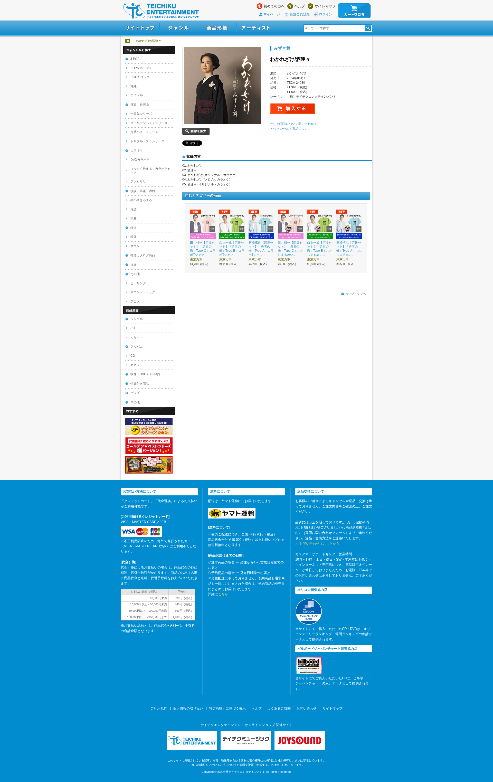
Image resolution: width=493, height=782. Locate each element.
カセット (136, 337)
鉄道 (133, 228)
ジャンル (178, 28)
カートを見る (354, 10)
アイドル (136, 95)
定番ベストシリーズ (144, 132)
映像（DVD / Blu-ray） (146, 374)
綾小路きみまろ (141, 200)
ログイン (325, 14)
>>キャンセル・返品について (290, 128)
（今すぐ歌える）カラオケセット (150, 170)
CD (132, 328)
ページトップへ (353, 294)
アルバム (136, 346)
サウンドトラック (142, 292)
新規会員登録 (300, 14)
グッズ (135, 393)
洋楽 (133, 265)
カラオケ (136, 150)
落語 (133, 209)
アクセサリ (138, 181)
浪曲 (133, 218)
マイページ (271, 14)
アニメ (135, 301)
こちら (223, 594)
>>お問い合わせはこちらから (317, 543)
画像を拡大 (196, 131)
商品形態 (217, 28)
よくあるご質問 (279, 708)
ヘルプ (296, 6)
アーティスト (255, 28)
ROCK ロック (139, 77)
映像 (133, 237)
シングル (136, 319)
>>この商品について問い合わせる (293, 124)
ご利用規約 (158, 708)
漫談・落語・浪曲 (142, 191)
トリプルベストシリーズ (147, 141)
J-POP (134, 59)
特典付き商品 (139, 383)
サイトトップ (140, 28)
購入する (292, 108)
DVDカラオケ (139, 160)
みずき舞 (282, 48)
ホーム (128, 41)
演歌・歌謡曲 (139, 105)
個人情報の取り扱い (188, 708)
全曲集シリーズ (141, 114)
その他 (135, 274)
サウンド (136, 246)
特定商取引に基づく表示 (227, 708)
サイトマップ (322, 6)
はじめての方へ (271, 6)
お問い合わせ (307, 708)
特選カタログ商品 (142, 255)
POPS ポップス (141, 68)
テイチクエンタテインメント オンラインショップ (161, 10)
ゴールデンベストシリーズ (148, 123)
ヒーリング (138, 283)
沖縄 (133, 86)
